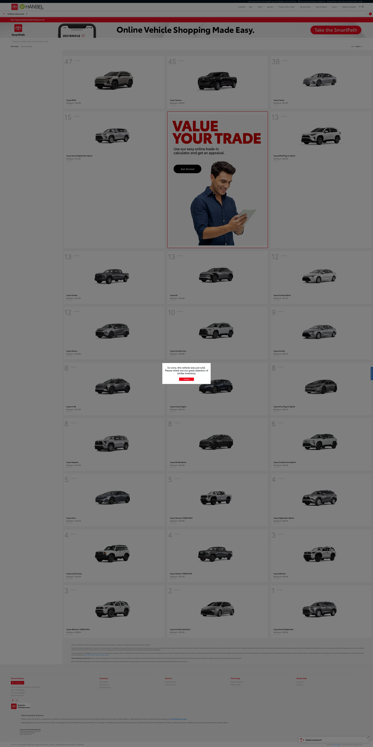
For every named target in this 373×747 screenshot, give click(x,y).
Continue (186, 379)
